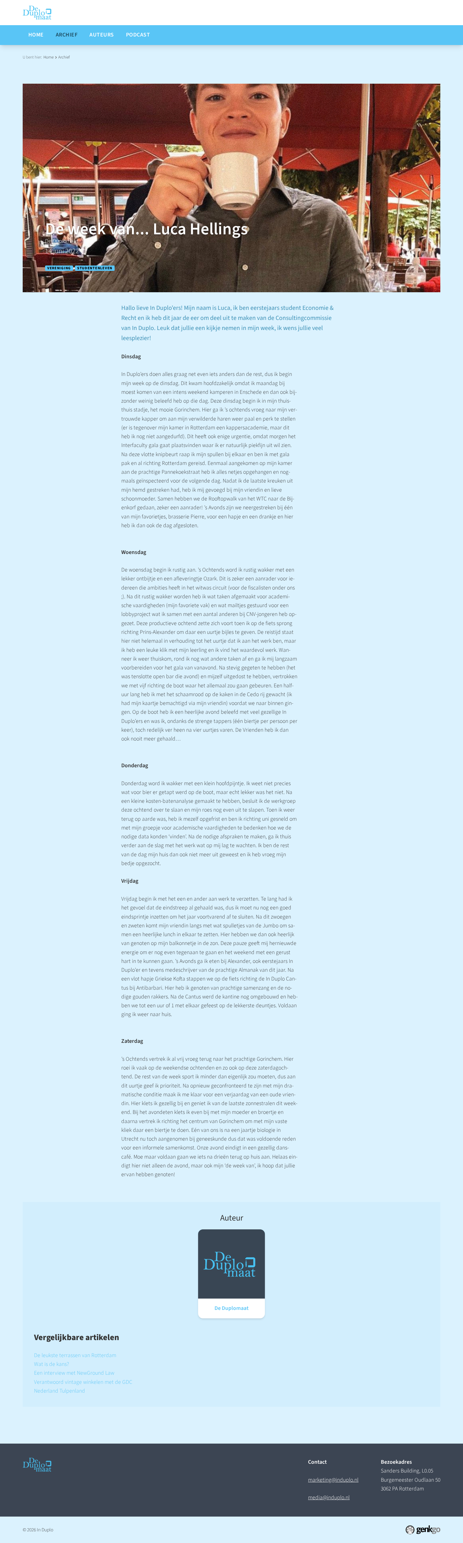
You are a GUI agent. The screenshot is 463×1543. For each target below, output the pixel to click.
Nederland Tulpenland (59, 1391)
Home (48, 57)
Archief (64, 57)
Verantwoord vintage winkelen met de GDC (83, 1382)
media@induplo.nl (329, 1497)
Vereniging (59, 268)
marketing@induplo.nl (333, 1480)
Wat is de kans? (51, 1364)
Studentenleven (94, 268)
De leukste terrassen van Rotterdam (75, 1355)
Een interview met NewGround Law (74, 1373)
